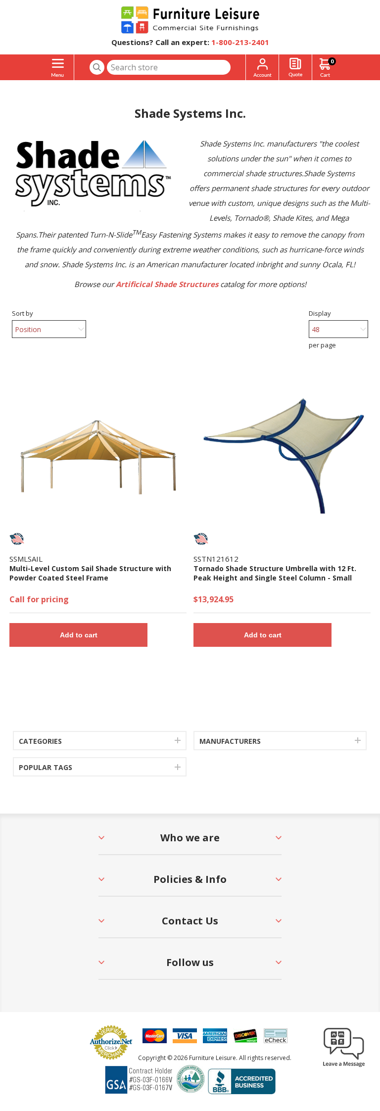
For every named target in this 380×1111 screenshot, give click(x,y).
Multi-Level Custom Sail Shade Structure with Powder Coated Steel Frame (90, 573)
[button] (344, 1066)
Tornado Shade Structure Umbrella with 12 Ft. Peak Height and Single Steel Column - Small (274, 573)
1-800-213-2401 (240, 42)
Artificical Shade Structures (167, 284)
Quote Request (295, 67)
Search (97, 67)
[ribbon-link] (16, 538)
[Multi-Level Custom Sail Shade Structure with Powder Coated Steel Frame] (98, 457)
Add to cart (78, 635)
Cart (332, 61)
